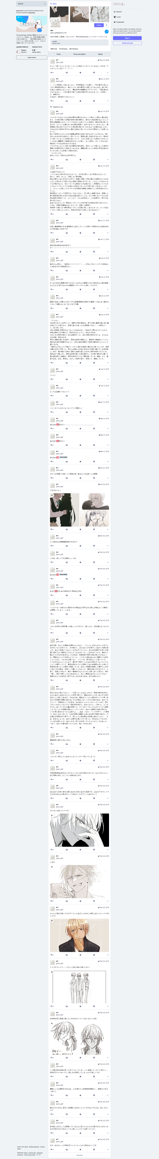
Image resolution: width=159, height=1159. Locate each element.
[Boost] (66, 72)
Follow (99, 25)
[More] (108, 72)
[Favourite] (80, 72)
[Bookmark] (94, 72)
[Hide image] (51, 815)
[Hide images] (51, 495)
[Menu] (107, 25)
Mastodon (32, 12)
